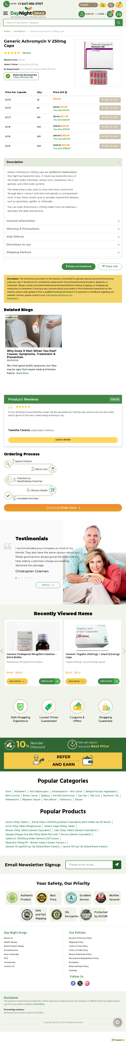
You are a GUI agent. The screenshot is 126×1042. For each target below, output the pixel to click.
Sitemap (73, 970)
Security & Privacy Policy (80, 938)
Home (7, 31)
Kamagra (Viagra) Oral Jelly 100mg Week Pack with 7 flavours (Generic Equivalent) (48, 834)
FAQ (6, 958)
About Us (8, 938)
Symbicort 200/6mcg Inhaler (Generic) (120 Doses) (32, 839)
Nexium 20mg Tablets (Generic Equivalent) (28, 830)
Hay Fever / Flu (111, 796)
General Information (21, 220)
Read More (23, 373)
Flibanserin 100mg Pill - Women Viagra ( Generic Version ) (36, 843)
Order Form (61, 507)
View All (115, 399)
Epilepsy (45, 796)
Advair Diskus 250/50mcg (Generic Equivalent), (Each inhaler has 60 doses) (71, 822)
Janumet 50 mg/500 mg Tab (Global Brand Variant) (33, 847)
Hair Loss (95, 796)
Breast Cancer (30, 796)
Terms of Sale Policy (78, 950)
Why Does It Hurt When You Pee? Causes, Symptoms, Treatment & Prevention (31, 354)
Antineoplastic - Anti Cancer (67, 792)
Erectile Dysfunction (64, 796)
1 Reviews (26, 53)
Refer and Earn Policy (79, 966)
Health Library (10, 942)
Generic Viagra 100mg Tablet (59, 826)
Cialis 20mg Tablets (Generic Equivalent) (75, 830)
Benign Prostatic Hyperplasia (101, 792)
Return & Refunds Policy (80, 954)
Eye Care (82, 796)
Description (15, 162)
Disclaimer (74, 962)
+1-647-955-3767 (30, 4)
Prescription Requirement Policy (84, 958)
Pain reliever (50, 800)
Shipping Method (19, 252)
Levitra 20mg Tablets (17, 822)
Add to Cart (111, 100)
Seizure (79, 800)
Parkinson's (66, 800)
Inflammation (12, 800)
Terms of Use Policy (78, 946)
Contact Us (9, 966)
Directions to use (19, 244)
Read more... (13, 299)
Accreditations (11, 950)
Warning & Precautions (23, 228)
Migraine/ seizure (31, 800)
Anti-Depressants (39, 792)
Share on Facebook (79, 266)
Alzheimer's (20, 792)
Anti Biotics (19, 31)
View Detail (15, 681)
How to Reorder (11, 954)
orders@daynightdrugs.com (59, 295)
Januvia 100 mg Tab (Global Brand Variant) (85, 847)
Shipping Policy (76, 942)
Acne (8, 792)
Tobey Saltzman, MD (23, 77)
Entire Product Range (14, 946)
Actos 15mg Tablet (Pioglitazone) (23, 826)
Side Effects (15, 236)
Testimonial (9, 962)
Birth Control (13, 796)
